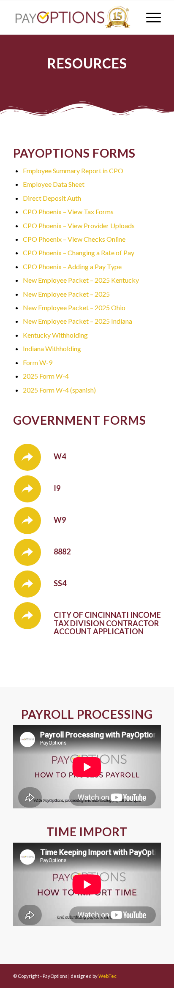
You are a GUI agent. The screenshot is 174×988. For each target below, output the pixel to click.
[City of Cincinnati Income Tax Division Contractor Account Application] (27, 615)
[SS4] (27, 584)
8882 (62, 551)
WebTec (107, 976)
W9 (60, 519)
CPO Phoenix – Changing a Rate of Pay (78, 252)
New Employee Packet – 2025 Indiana (77, 321)
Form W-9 (37, 362)
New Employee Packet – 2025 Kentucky (81, 280)
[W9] (27, 520)
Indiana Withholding (52, 348)
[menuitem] (149, 17)
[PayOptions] (72, 17)
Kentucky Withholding (55, 335)
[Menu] (149, 17)
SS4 (60, 583)
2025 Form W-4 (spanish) (59, 390)
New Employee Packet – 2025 (66, 294)
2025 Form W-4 (46, 376)
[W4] (27, 457)
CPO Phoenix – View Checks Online (74, 239)
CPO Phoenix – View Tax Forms (68, 211)
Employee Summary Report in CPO (73, 170)
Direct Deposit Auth (52, 198)
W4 (60, 456)
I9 (57, 488)
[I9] (27, 488)
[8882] (27, 552)
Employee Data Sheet (53, 184)
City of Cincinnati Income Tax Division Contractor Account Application (107, 623)
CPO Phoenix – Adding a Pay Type (72, 266)
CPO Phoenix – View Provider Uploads (79, 225)
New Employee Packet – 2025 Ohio (74, 307)
